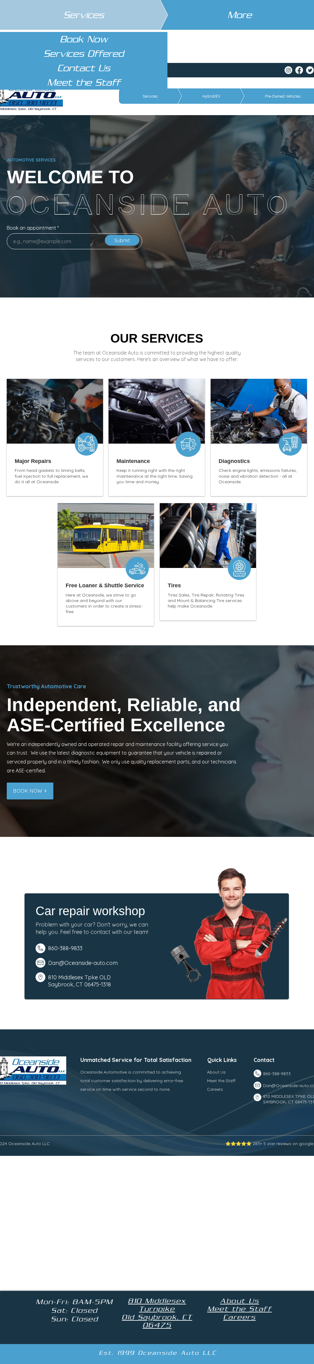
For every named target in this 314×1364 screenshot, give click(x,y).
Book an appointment (31, 227)
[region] (55, 437)
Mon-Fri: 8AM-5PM (74, 1302)
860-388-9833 (277, 1073)
